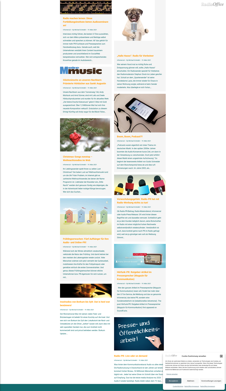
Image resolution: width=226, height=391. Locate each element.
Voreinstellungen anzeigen (211, 381)
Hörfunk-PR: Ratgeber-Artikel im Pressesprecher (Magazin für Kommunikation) (134, 276)
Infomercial (67, 30)
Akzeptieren (173, 381)
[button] (221, 356)
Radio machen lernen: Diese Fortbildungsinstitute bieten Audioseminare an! (85, 22)
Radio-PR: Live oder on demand (130, 355)
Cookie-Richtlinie (178, 386)
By (79, 30)
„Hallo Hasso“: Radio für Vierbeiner (135, 55)
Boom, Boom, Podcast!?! (130, 136)
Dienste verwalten (172, 374)
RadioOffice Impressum (191, 386)
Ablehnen (190, 381)
